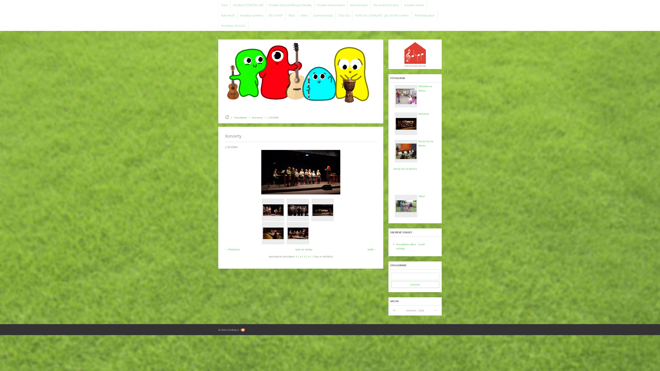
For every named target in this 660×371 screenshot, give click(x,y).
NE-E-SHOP (276, 15)
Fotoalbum (240, 117)
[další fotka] (371, 172)
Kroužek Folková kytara (331, 5)
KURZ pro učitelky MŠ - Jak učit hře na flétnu (382, 15)
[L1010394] (323, 210)
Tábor (291, 15)
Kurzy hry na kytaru (405, 168)
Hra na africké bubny (386, 5)
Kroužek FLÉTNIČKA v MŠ (248, 5)
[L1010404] (298, 210)
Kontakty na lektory (251, 15)
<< (394, 310)
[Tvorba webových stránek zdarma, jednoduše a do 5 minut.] (243, 330)
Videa (304, 15)
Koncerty (257, 117)
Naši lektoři (228, 15)
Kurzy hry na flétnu (425, 143)
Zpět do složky (303, 249)
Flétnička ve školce (425, 88)
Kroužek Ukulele (414, 5)
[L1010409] (273, 210)
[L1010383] (298, 233)
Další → (372, 249)
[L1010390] (273, 233)
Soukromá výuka (323, 15)
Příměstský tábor (424, 15)
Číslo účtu (344, 15)
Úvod (224, 5)
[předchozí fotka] (231, 172)
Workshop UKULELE (233, 26)
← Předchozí (232, 249)
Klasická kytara (359, 5)
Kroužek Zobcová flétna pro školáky (290, 5)
